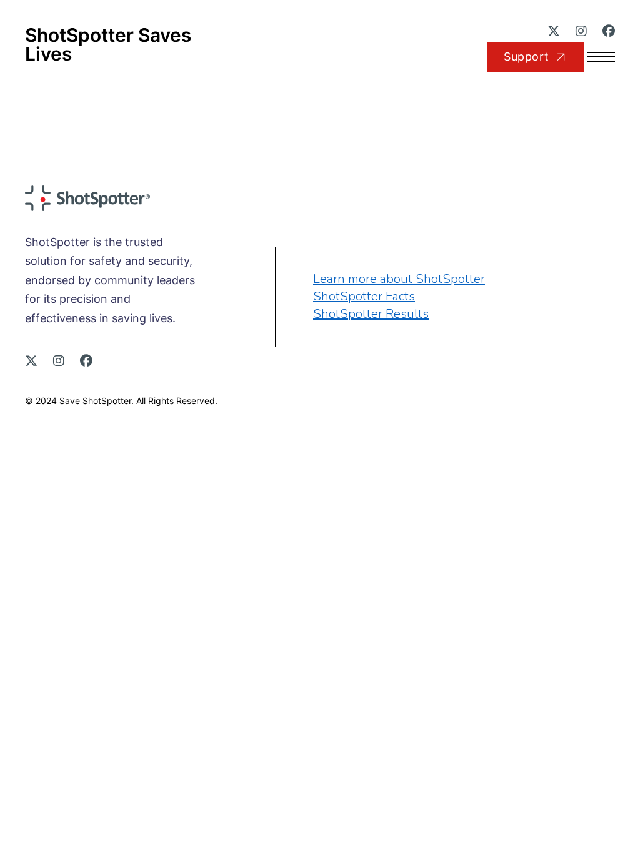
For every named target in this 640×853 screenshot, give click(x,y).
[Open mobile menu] (608, 57)
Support (526, 56)
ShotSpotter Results (371, 313)
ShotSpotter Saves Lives (108, 44)
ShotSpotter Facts (364, 296)
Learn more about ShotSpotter (399, 278)
